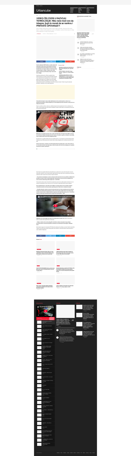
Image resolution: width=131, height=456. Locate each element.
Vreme (88, 11)
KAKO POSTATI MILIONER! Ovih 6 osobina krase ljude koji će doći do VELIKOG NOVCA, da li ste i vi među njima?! (45, 269)
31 (41, 289)
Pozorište (80, 9)
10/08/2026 (38, 255)
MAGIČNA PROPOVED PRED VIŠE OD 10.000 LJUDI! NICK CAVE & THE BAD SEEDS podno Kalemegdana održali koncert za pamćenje (45, 253)
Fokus (88, 8)
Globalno (71, 9)
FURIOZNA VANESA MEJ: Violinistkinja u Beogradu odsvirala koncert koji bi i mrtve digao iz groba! (86, 42)
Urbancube (43, 10)
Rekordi (71, 12)
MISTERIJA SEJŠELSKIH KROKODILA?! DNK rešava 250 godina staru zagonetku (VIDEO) (66, 68)
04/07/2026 (38, 271)
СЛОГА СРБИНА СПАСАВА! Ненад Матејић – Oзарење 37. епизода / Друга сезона (66, 72)
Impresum (41, 5)
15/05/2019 (44, 33)
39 (41, 255)
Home (37, 15)
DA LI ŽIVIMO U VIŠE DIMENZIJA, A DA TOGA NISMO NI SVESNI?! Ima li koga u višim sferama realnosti (87, 54)
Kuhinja (88, 12)
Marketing (37, 5)
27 (41, 271)
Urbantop (72, 8)
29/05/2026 (58, 288)
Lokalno (71, 11)
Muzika (79, 8)
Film (79, 11)
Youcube (88, 9)
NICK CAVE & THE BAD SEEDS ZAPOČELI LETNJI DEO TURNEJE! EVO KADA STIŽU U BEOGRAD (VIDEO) (44, 287)
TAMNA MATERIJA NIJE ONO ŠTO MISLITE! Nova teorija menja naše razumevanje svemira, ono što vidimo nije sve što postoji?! (65, 253)
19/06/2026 (38, 289)
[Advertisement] (65, 2)
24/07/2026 (58, 255)
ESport (79, 12)
